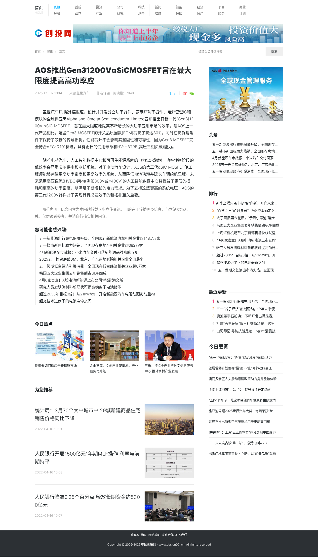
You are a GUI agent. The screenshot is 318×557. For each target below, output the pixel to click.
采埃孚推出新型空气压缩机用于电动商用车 (239, 421)
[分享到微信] (192, 93)
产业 (99, 13)
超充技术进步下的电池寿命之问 (65, 301)
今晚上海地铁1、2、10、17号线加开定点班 (240, 389)
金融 (57, 13)
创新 (78, 7)
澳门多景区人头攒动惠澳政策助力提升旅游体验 (243, 379)
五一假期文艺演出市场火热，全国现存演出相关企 (256, 270)
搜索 (274, 51)
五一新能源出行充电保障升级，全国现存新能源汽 (250, 144)
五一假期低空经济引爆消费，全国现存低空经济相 (250, 171)
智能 (179, 7)
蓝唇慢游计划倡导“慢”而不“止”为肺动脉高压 (240, 368)
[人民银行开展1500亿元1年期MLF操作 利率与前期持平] (169, 464)
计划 (242, 13)
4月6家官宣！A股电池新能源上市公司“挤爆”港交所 (81, 280)
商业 (242, 7)
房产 (200, 13)
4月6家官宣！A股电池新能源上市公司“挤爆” (250, 240)
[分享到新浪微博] (185, 93)
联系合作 (168, 535)
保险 (179, 13)
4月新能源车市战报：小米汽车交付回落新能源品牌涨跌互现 (88, 252)
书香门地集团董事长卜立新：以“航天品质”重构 (242, 454)
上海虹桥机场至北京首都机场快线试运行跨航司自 (254, 233)
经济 (200, 7)
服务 (221, 13)
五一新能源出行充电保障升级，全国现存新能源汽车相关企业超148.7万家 (99, 238)
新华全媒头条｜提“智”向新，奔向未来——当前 (252, 203)
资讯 (57, 7)
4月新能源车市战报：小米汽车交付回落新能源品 (249, 158)
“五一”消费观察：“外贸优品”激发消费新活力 (240, 357)
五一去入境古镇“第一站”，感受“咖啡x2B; (238, 443)
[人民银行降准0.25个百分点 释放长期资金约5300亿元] (169, 507)
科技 (141, 7)
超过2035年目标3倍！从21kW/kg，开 (246, 255)
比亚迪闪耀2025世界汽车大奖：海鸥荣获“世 (241, 411)
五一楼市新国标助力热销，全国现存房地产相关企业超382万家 (91, 245)
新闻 (158, 7)
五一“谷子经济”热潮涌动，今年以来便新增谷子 (253, 309)
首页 (39, 9)
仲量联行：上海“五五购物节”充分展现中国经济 (242, 432)
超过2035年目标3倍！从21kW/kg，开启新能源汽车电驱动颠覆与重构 (97, 294)
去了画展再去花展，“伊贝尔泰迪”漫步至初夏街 (253, 218)
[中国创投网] (54, 33)
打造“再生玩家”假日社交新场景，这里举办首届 (252, 323)
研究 (120, 13)
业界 (78, 13)
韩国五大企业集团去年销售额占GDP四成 (73, 273)
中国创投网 (138, 535)
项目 (221, 7)
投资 (99, 7)
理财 (158, 13)
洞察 (141, 13)
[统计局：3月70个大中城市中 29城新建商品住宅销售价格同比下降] (169, 420)
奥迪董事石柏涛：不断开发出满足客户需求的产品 (255, 316)
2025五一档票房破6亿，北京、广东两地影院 (247, 164)
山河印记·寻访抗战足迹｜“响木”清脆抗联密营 (251, 331)
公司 (120, 7)
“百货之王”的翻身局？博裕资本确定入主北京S (252, 210)
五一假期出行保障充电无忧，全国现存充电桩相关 (254, 301)
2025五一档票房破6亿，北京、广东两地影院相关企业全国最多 (91, 259)
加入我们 (181, 535)
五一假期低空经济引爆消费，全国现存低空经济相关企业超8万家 (92, 266)
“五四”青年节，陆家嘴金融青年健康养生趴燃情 (242, 400)
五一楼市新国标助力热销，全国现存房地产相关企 (250, 151)
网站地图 (154, 535)
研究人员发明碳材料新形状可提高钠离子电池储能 (80, 287)
